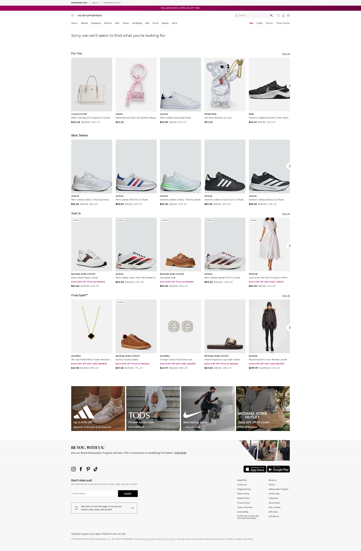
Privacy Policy (243, 502)
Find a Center (283, 23)
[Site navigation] (72, 16)
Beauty (165, 23)
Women (108, 23)
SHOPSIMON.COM (79, 2)
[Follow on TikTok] (95, 470)
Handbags (137, 23)
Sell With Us (274, 516)
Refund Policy (243, 498)
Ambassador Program (278, 489)
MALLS (95, 2)
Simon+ (269, 23)
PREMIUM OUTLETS (112, 2)
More (174, 23)
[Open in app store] (255, 471)
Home (155, 23)
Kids (147, 23)
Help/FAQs (242, 480)
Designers (96, 23)
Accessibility (242, 512)
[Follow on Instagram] (73, 470)
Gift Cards (273, 512)
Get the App (274, 493)
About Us (273, 480)
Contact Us (242, 484)
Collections (274, 498)
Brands (84, 23)
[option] (92, 91)
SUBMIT (128, 493)
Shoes (126, 23)
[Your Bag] (288, 16)
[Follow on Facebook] (81, 470)
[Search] (254, 15)
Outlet (259, 23)
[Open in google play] (278, 471)
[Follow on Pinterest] (88, 470)
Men (117, 23)
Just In (74, 23)
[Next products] (289, 85)
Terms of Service (245, 507)
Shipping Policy (244, 489)
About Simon (274, 502)
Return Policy (243, 493)
